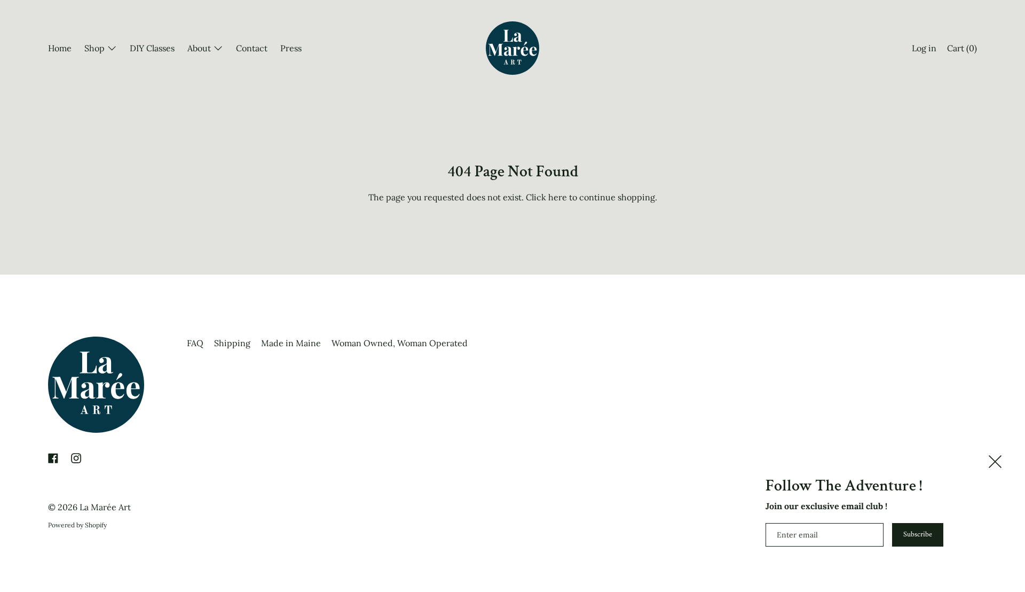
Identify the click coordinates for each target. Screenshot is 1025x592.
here (557, 197)
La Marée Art (105, 507)
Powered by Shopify (77, 525)
